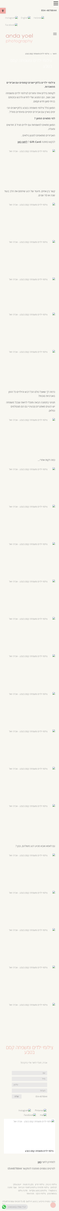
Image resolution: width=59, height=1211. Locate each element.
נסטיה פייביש (44, 1201)
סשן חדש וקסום (41, 101)
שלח (17, 1096)
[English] (26, 17)
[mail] (43, 1114)
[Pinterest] (40, 1110)
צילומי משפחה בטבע (33, 108)
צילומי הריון (39, 1184)
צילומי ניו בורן (51, 1184)
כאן (39, 1162)
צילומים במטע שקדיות (38, 1190)
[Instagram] (11, 17)
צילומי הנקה (41, 1193)
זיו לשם (29, 1201)
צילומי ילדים (21, 93)
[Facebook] (11, 24)
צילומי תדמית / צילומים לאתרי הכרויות (33, 1187)
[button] (3, 11)
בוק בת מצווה (28, 1184)
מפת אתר (30, 1193)
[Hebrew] (38, 17)
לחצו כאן (22, 142)
